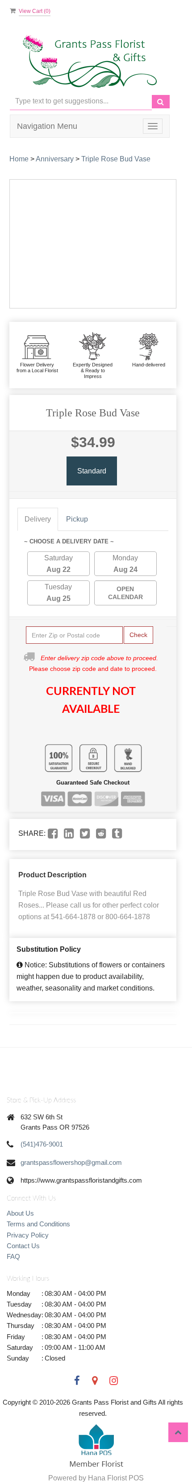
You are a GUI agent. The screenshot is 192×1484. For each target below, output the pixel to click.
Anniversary (55, 159)
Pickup (77, 519)
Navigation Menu (47, 126)
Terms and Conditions (38, 1224)
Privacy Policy (28, 1235)
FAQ (13, 1256)
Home (19, 159)
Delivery (38, 519)
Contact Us (23, 1246)
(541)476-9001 (42, 1144)
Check (138, 634)
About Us (20, 1213)
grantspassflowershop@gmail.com (71, 1162)
